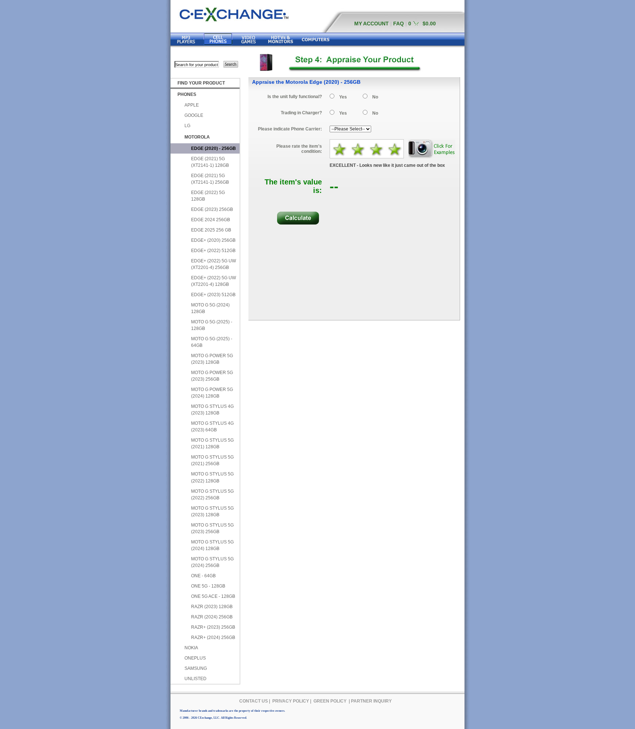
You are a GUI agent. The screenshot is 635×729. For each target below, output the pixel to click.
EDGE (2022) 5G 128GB (208, 196)
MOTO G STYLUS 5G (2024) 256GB (212, 562)
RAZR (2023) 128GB (212, 606)
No (375, 97)
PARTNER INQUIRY (371, 701)
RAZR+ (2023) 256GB (213, 627)
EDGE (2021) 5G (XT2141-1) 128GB (210, 162)
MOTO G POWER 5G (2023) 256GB (212, 376)
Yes (343, 97)
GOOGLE (193, 115)
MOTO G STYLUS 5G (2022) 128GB (212, 477)
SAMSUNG (195, 668)
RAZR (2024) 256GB (212, 617)
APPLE (191, 105)
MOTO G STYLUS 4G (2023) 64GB (212, 426)
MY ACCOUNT (371, 23)
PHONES (186, 94)
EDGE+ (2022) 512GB (213, 250)
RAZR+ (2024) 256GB (213, 637)
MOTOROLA (197, 137)
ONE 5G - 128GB (208, 586)
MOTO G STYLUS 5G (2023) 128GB (212, 511)
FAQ (398, 23)
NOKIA (191, 647)
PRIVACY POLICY (290, 701)
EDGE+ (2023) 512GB (213, 294)
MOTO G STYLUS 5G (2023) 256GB (212, 528)
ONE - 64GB (203, 575)
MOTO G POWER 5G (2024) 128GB (212, 393)
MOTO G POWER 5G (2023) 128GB (212, 359)
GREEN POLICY (330, 701)
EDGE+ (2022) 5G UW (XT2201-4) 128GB (213, 281)
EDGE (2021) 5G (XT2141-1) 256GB (210, 179)
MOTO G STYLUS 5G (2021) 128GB (212, 443)
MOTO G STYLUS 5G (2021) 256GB (212, 460)
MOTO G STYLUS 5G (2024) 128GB (212, 545)
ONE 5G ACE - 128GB (213, 596)
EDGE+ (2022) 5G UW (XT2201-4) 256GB (213, 264)
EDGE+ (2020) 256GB (213, 240)
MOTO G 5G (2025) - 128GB (211, 325)
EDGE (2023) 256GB (212, 209)
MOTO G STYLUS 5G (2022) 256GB (212, 494)
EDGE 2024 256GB (210, 219)
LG (187, 125)
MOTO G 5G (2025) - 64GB (211, 342)
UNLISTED (195, 678)
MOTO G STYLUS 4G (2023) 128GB (212, 410)
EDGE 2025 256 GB (211, 230)
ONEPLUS (195, 658)
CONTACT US (253, 701)
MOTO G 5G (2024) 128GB (210, 308)
